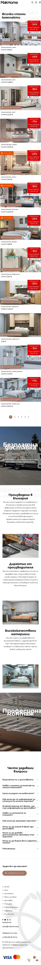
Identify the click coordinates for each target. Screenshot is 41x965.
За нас (6, 887)
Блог (6, 890)
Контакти (8, 893)
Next (31, 416)
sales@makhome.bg (10, 926)
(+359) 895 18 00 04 (9, 937)
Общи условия (10, 897)
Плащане (8, 904)
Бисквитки (9, 914)
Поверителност (11, 907)
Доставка (8, 900)
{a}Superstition (8, 948)
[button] (40, 2)
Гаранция (8, 911)
